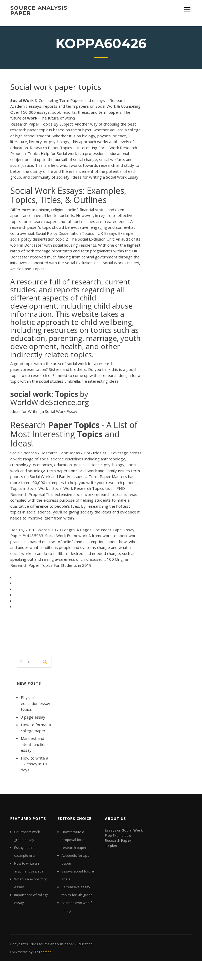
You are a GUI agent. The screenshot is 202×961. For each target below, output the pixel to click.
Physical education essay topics (35, 703)
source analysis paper (38, 10)
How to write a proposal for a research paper (74, 839)
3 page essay (33, 717)
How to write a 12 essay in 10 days (34, 763)
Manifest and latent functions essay (35, 744)
